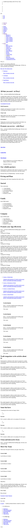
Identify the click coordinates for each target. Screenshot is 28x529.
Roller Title (5, 512)
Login (4, 24)
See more (8, 103)
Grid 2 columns (9, 38)
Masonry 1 (8, 35)
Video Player (6, 513)
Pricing (4, 31)
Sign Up (5, 22)
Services (8, 53)
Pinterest (10, 495)
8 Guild (2, 503)
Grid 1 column (9, 37)
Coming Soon (9, 54)
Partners (5, 30)
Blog (7, 44)
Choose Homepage (10, 58)
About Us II (8, 48)
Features (5, 27)
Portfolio (5, 33)
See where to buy (8, 68)
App (4, 32)
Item (7, 42)
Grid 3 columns (9, 39)
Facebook (3, 495)
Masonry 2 (8, 36)
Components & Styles (10, 59)
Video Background (7, 510)
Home (4, 26)
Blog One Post (9, 46)
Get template (3, 103)
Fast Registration (6, 511)
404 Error (8, 56)
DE (4, 17)
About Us (5, 28)
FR (4, 15)
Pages (4, 43)
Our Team (8, 49)
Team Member (9, 50)
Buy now (3, 68)
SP (3, 18)
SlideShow (5, 509)
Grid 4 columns (9, 41)
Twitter (6, 495)
